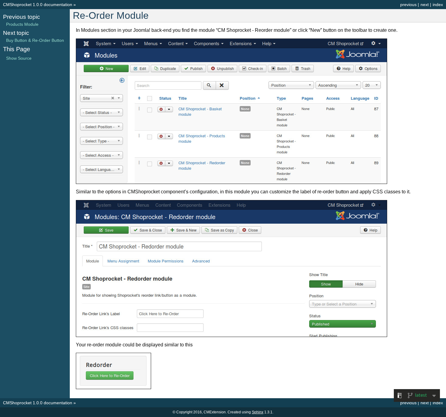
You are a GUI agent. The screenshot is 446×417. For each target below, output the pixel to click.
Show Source (19, 58)
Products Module (22, 24)
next (425, 4)
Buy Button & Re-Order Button (35, 40)
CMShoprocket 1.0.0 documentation (37, 4)
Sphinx (257, 412)
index (438, 4)
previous (408, 4)
